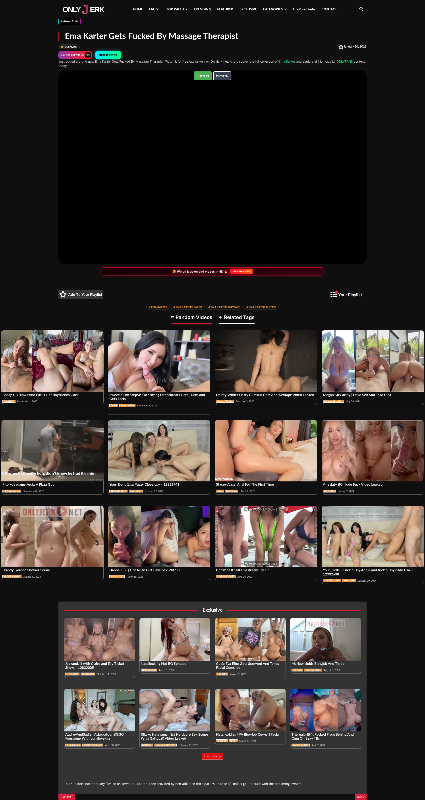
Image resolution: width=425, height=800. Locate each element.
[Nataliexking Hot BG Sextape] (175, 639)
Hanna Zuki (117, 576)
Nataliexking (149, 670)
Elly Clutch (72, 674)
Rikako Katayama (165, 745)
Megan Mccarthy (333, 401)
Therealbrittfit (300, 745)
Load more (211, 756)
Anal (219, 491)
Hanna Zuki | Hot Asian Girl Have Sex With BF (145, 570)
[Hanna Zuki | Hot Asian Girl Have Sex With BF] (159, 536)
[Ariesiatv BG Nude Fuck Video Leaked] (373, 451)
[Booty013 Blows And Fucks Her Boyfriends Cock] (52, 361)
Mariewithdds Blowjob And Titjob (318, 663)
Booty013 (9, 401)
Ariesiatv (329, 491)
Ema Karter (287, 61)
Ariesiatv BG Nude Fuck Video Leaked (352, 484)
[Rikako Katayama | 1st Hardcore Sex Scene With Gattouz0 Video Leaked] (175, 710)
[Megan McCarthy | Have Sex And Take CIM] (373, 361)
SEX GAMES (108, 55)
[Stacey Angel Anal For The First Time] (266, 451)
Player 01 (203, 75)
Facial (114, 405)
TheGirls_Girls (118, 491)
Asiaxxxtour (73, 745)
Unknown (231, 491)
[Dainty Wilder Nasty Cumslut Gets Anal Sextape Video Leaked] (266, 361)
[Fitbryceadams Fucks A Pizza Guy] (52, 451)
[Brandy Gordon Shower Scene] (52, 536)
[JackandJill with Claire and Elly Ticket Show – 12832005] (99, 639)
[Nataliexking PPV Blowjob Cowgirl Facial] (250, 710)
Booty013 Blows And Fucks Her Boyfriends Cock (40, 395)
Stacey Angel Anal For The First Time (245, 484)
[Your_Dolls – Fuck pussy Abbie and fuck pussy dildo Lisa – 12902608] (373, 536)
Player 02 (222, 75)
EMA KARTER (158, 307)
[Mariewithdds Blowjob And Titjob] (325, 639)
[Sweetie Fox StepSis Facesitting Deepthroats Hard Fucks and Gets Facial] (159, 361)
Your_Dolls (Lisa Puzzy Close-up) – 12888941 (144, 484)
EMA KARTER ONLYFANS (224, 307)
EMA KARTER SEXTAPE (261, 307)
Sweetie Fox (127, 405)
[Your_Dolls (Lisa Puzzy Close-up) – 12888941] (159, 451)
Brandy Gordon (12, 576)
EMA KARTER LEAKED (187, 307)
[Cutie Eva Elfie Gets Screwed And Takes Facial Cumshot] (250, 639)
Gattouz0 (147, 745)
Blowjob (297, 670)
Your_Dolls (135, 491)
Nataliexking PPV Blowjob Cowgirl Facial (248, 734)
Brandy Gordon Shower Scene (26, 570)
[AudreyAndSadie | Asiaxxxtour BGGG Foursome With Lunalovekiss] (99, 710)
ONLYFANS (69, 46)
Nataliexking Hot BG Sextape (164, 663)
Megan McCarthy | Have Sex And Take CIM (357, 395)
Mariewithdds (313, 670)
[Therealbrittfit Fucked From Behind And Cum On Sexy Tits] (325, 710)
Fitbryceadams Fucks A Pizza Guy (28, 484)
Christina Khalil (225, 576)
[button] (361, 9)
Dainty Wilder (225, 401)
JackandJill (88, 674)
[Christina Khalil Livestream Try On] (266, 536)
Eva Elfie (222, 674)
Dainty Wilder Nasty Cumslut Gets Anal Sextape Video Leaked (265, 395)
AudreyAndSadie (93, 745)
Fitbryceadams (12, 491)
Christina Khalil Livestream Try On (243, 570)
